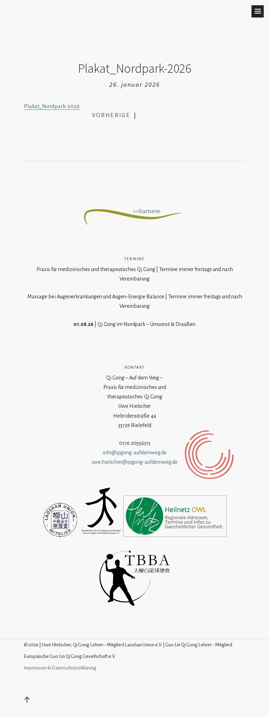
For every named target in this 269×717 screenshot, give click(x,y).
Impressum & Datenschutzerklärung (60, 667)
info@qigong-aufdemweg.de (135, 452)
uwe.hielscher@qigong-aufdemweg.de (135, 462)
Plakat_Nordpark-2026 (52, 106)
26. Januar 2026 (134, 84)
